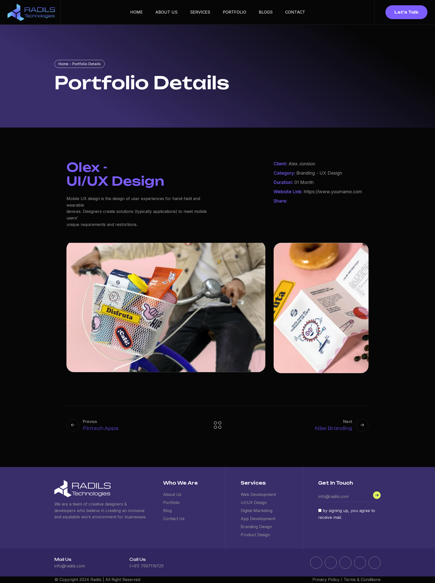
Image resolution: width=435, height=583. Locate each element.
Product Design (255, 534)
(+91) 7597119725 (146, 565)
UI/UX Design (254, 502)
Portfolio (234, 12)
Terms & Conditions (362, 579)
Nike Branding (333, 428)
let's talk (406, 12)
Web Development (258, 494)
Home (136, 12)
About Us (166, 12)
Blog (167, 510)
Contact (295, 12)
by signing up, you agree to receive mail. (346, 514)
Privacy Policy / (328, 579)
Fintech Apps (101, 428)
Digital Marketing (256, 510)
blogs (266, 12)
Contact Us (174, 518)
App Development (258, 518)
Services (200, 12)
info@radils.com (69, 565)
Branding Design (256, 526)
